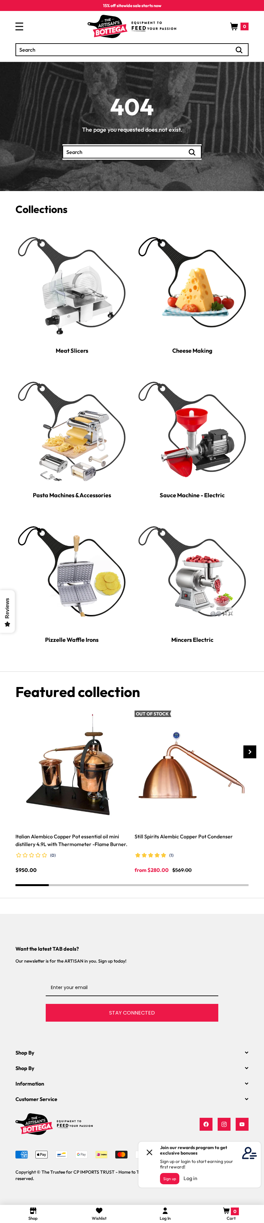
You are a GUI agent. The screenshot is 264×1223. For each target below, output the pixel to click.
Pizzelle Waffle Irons (72, 639)
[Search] (239, 50)
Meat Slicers (72, 350)
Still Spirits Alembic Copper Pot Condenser (184, 836)
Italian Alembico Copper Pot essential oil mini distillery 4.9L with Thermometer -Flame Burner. (71, 840)
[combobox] (132, 50)
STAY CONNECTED (132, 1012)
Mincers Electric (192, 639)
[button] (239, 26)
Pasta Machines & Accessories (72, 495)
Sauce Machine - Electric (192, 495)
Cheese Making (192, 350)
